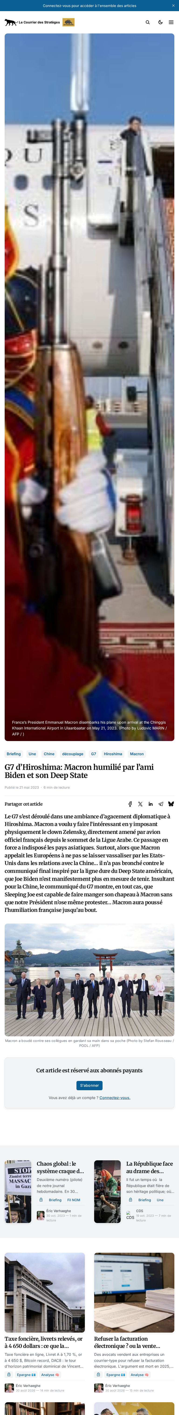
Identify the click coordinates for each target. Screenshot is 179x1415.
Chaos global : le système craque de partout (59, 1171)
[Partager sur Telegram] (161, 804)
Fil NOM (73, 1200)
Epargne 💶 (26, 1375)
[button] (147, 22)
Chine (49, 753)
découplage (72, 753)
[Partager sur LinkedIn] (150, 804)
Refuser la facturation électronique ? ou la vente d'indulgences (125, 1346)
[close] (173, 5)
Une (32, 753)
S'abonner (89, 1085)
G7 (93, 753)
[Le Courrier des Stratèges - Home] (47, 22)
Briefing (14, 753)
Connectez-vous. (115, 1097)
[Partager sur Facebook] (130, 804)
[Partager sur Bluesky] (171, 804)
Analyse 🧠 (50, 1375)
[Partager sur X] (140, 804)
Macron (137, 753)
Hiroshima (113, 753)
